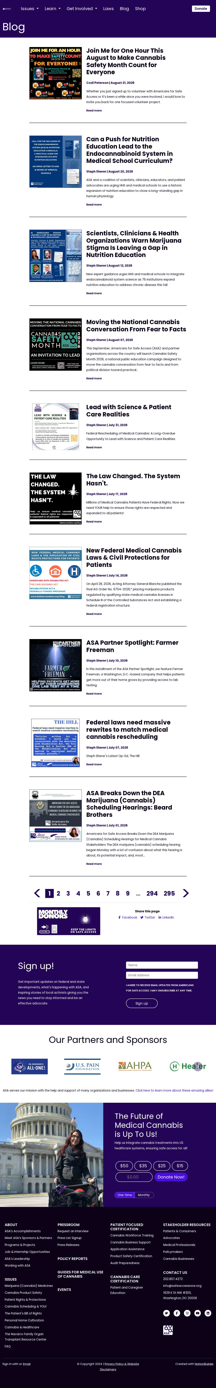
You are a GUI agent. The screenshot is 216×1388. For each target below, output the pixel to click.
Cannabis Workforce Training (132, 1235)
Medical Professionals (179, 1245)
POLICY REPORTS (72, 1258)
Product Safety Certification (131, 1256)
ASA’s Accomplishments (23, 1231)
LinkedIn (168, 917)
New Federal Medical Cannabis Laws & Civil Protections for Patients (134, 557)
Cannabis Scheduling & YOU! (26, 1306)
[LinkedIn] (208, 1313)
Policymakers (173, 1252)
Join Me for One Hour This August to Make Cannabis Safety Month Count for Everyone (126, 61)
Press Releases (68, 1245)
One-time (124, 1195)
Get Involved (80, 9)
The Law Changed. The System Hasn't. (133, 480)
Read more (94, 110)
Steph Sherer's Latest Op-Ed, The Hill (113, 756)
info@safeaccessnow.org (182, 1286)
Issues (28, 9)
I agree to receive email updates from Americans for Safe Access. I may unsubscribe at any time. (160, 987)
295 (169, 893)
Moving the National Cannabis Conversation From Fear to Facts (136, 325)
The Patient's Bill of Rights (23, 1313)
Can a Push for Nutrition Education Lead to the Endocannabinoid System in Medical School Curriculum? (129, 150)
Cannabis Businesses (178, 1259)
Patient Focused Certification (126, 1227)
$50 (124, 1166)
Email (26, 1364)
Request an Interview (73, 1231)
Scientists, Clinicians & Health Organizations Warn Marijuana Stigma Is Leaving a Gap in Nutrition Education (134, 244)
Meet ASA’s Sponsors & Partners (28, 1238)
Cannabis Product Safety (23, 1293)
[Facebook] (177, 1313)
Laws (108, 9)
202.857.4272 (173, 1279)
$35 (143, 1166)
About (11, 1224)
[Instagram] (187, 1313)
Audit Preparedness (124, 1263)
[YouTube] (197, 1313)
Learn (51, 9)
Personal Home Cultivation (24, 1320)
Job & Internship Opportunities (27, 1252)
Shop (140, 9)
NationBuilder (204, 1364)
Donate (201, 8)
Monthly (144, 1195)
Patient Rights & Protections (25, 1300)
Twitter (149, 917)
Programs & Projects (20, 1245)
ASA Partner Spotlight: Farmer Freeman (132, 646)
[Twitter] (166, 1313)
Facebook (129, 917)
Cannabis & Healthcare (22, 1327)
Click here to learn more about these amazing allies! (174, 1090)
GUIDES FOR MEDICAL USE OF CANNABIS (80, 1274)
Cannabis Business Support (130, 1242)
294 (152, 893)
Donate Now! (171, 1177)
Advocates (171, 1238)
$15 (180, 1166)
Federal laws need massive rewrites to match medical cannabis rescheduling (128, 729)
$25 (162, 1166)
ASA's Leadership (17, 1259)
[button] (18, 1067)
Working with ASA (17, 1265)
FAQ (8, 1346)
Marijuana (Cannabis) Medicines (29, 1286)
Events (64, 1289)
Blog (124, 9)
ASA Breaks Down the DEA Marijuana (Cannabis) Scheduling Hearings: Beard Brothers (129, 804)
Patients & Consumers (179, 1231)
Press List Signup (70, 1238)
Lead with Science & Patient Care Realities (128, 411)
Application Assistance (127, 1249)
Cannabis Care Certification (125, 1279)
